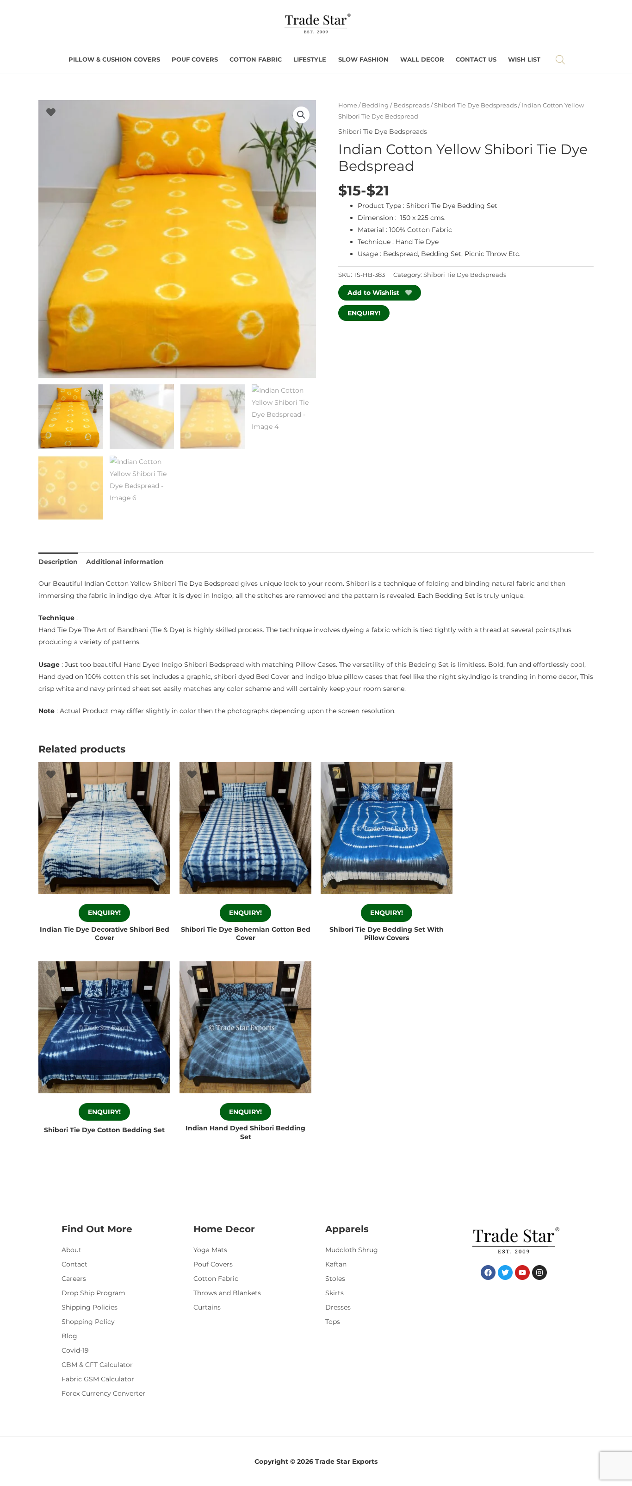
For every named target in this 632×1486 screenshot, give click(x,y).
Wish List (524, 59)
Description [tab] (58, 562)
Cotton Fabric (255, 59)
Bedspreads (411, 105)
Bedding (375, 105)
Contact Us (476, 59)
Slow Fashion (363, 59)
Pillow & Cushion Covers (114, 59)
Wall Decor (422, 59)
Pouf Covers (195, 59)
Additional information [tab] (125, 562)
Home (347, 105)
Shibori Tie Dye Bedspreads (475, 105)
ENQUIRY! (363, 313)
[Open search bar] (560, 59)
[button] (301, 115)
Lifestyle (309, 59)
